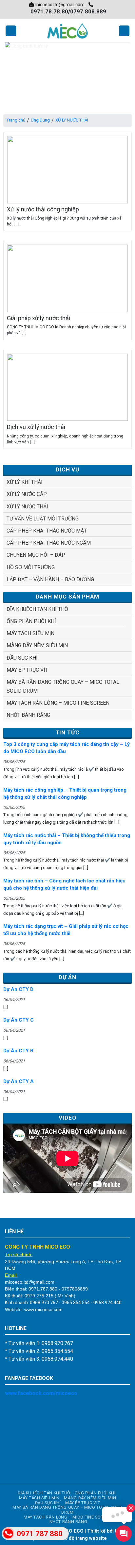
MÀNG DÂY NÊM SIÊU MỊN (37, 645)
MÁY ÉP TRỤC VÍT (27, 670)
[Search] (124, 30)
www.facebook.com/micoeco (41, 1393)
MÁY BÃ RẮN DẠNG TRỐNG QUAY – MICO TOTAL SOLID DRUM (63, 686)
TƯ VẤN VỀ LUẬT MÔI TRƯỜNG (43, 519)
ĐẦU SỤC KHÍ (22, 658)
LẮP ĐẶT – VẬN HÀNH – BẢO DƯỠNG (50, 579)
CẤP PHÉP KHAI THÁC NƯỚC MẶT (47, 531)
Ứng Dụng (40, 120)
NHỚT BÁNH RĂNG (28, 715)
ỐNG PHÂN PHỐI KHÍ (31, 621)
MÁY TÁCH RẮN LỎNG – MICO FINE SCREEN (58, 703)
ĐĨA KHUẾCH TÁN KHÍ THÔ (37, 609)
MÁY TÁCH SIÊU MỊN (30, 633)
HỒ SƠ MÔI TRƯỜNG (31, 567)
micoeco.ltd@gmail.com (59, 4)
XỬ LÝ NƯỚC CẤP (27, 494)
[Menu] (11, 30)
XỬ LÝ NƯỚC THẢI (27, 506)
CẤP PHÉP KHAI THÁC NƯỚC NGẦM (49, 543)
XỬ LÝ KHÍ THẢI (25, 482)
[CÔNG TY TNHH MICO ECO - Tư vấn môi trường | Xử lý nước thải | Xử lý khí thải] (67, 30)
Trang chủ (16, 120)
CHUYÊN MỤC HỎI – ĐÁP (36, 555)
